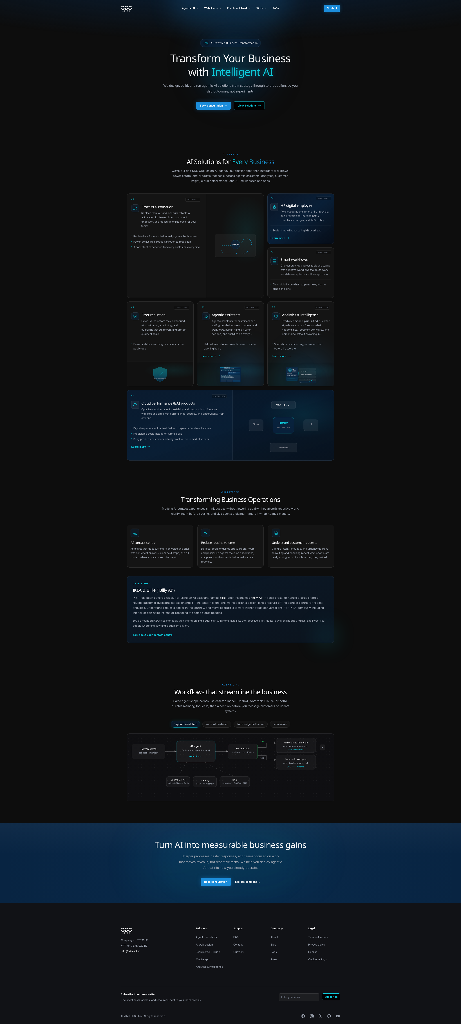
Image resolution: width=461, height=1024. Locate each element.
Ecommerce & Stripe (208, 951)
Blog (273, 944)
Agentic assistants (206, 937)
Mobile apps (203, 959)
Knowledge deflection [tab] (251, 724)
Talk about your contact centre (153, 634)
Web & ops (211, 8)
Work (259, 8)
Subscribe (331, 996)
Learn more (277, 238)
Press (274, 959)
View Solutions (247, 105)
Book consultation (211, 105)
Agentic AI (188, 8)
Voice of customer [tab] (216, 724)
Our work (238, 951)
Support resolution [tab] (185, 724)
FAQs (276, 8)
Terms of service (318, 937)
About (274, 937)
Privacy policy (316, 944)
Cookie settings (317, 959)
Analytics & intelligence (209, 966)
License (312, 951)
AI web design (204, 944)
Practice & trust (237, 8)
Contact (332, 8)
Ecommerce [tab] (280, 724)
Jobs (274, 951)
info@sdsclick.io (130, 951)
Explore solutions (247, 881)
